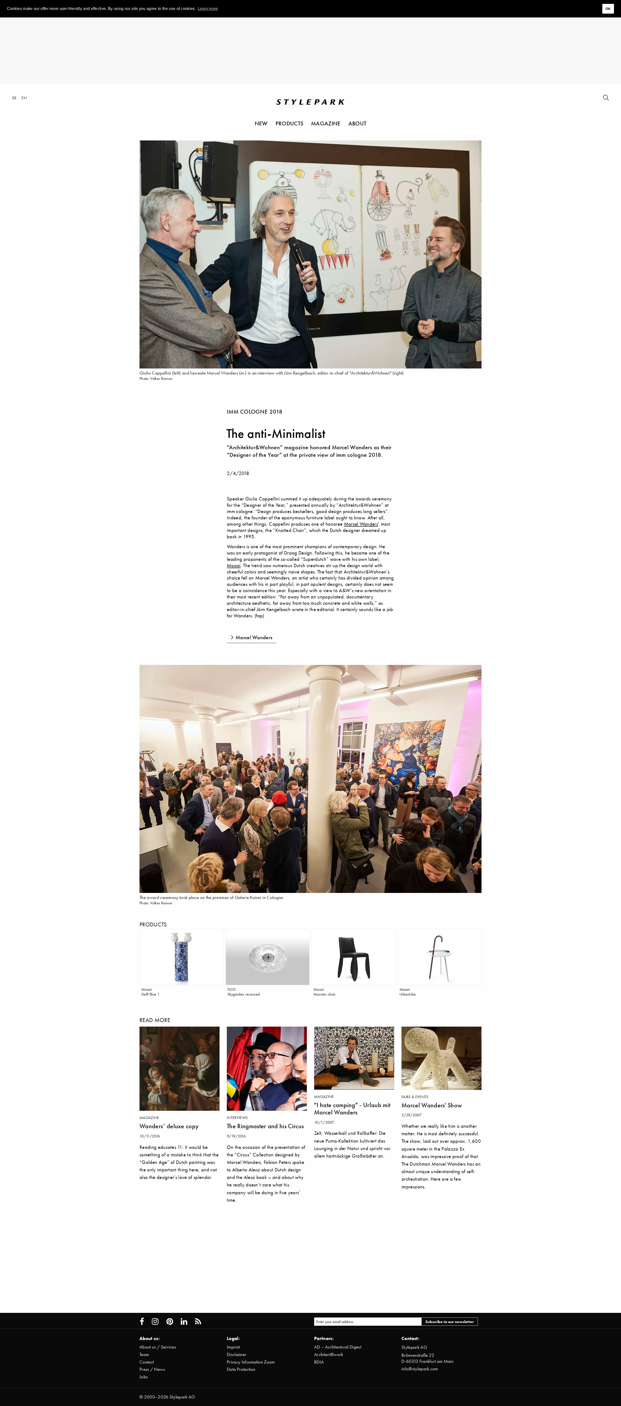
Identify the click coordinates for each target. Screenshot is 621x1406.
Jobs (143, 1377)
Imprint (233, 1347)
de (14, 97)
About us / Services (157, 1347)
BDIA (319, 1362)
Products (289, 123)
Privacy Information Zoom (251, 1362)
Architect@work (328, 1354)
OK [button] (608, 9)
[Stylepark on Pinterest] (170, 1321)
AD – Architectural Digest (337, 1347)
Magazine (326, 123)
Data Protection (241, 1369)
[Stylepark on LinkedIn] (184, 1321)
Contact (146, 1362)
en (24, 97)
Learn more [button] (208, 9)
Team (144, 1354)
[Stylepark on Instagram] (155, 1321)
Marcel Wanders (361, 524)
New (261, 123)
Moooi (234, 565)
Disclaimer (236, 1354)
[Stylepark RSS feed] (198, 1321)
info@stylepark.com (419, 1368)
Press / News (152, 1369)
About (357, 123)
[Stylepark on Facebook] (142, 1321)
